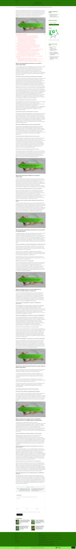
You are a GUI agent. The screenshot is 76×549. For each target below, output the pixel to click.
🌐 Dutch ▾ (73, 547)
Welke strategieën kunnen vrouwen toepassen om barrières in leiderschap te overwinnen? (29, 49)
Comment (18, 498)
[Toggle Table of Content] (44, 34)
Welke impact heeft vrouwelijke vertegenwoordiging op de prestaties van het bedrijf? (28, 45)
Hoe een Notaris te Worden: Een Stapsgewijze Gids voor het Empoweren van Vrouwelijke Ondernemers (54, 58)
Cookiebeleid (17, 542)
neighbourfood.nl (38, 2)
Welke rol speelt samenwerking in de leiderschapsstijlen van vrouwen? (26, 42)
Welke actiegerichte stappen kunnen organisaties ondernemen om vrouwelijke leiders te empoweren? (29, 57)
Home (17, 2)
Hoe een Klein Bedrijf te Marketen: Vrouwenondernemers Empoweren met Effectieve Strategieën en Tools (53, 49)
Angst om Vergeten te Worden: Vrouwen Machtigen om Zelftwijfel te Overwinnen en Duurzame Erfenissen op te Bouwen (48, 542)
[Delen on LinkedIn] (59, 547)
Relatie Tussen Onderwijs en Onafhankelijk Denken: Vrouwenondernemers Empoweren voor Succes (49, 535)
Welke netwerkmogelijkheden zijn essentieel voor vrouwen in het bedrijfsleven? (28, 51)
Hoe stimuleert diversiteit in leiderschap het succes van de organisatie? (27, 44)
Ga (53, 24)
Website (37, 508)
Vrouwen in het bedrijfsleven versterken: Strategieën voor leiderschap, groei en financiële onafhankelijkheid (54, 53)
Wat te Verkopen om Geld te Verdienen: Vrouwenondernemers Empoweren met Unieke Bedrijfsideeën (49, 538)
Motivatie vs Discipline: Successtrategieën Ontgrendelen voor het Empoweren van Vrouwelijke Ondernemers (50, 540)
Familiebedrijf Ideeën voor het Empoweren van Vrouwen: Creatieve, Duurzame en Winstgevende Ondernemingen (54, 15)
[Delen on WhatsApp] (60, 547)
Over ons (16, 536)
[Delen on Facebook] (56, 547)
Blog (15, 538)
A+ (16, 0)
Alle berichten (58, 2)
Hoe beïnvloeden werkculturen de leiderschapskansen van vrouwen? (26, 39)
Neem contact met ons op (18, 537)
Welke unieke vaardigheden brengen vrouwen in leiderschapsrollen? (26, 40)
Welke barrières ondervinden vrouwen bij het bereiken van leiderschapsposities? (28, 37)
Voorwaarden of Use (18, 541)
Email (27, 508)
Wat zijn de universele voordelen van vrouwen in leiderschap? (25, 43)
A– (18, 0)
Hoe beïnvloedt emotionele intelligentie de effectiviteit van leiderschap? (27, 41)
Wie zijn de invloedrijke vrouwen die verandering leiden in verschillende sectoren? (28, 47)
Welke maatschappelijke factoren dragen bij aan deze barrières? (26, 38)
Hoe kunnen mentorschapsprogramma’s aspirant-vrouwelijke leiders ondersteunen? (28, 50)
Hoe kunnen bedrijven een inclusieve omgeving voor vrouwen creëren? (27, 58)
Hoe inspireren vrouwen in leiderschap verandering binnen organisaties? (27, 36)
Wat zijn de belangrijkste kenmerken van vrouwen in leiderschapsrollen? (27, 35)
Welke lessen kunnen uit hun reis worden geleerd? (24, 48)
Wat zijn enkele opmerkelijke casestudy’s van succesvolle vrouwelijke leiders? (27, 46)
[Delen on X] (57, 547)
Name (18, 508)
